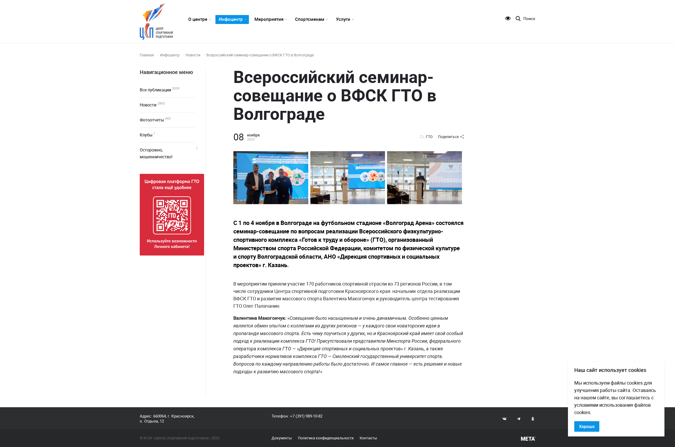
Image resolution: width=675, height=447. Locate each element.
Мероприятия (268, 19)
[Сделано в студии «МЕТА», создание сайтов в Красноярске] (528, 439)
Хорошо (587, 426)
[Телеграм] (518, 418)
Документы (282, 438)
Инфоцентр (231, 19)
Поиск (529, 18)
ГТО (429, 137)
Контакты (368, 438)
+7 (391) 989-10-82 (306, 416)
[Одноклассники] (533, 418)
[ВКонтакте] (504, 418)
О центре (197, 19)
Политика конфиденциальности (326, 438)
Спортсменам (309, 19)
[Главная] (156, 21)
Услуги (343, 19)
